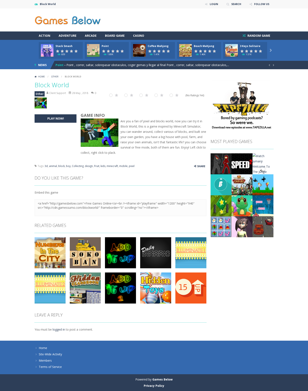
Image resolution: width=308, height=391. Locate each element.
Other (54, 76)
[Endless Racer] (262, 226)
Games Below (162, 379)
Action (44, 36)
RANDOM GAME (258, 36)
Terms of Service (50, 367)
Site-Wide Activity (50, 354)
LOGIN (214, 4)
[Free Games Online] (68, 20)
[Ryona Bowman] (262, 184)
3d (46, 166)
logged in (59, 329)
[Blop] (221, 184)
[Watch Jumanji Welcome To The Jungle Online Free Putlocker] (262, 169)
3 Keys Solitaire (250, 46)
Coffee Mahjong (158, 46)
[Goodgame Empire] (242, 184)
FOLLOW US (261, 4)
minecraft (112, 166)
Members (45, 360)
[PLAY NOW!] (47, 50)
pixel (132, 166)
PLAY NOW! (55, 118)
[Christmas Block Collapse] (221, 226)
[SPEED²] (242, 164)
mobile (123, 166)
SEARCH (236, 4)
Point (105, 46)
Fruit (96, 166)
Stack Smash (64, 46)
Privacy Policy (154, 386)
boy (68, 166)
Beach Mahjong (204, 46)
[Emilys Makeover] (242, 226)
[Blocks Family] (221, 205)
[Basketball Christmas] (262, 205)
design (89, 166)
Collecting (78, 166)
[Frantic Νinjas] (221, 164)
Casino (138, 36)
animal (53, 166)
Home (41, 76)
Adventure (67, 36)
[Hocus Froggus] (242, 205)
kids (103, 166)
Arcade (91, 36)
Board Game (115, 36)
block (61, 166)
